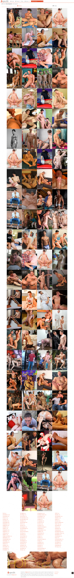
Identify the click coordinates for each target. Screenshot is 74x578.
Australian (6, 522)
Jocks (40, 523)
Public (58, 514)
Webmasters (56, 573)
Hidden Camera (42, 514)
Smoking (58, 525)
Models (27, 1)
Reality (58, 517)
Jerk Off (41, 522)
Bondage (6, 540)
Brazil (6, 543)
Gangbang (24, 540)
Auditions (6, 520)
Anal (6, 517)
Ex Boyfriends (24, 528)
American (6, 516)
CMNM (23, 513)
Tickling (58, 542)
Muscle (41, 534)
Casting (6, 548)
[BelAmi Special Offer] (37, 568)
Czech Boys (24, 519)
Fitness (23, 534)
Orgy (40, 540)
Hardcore (41, 513)
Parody (40, 545)
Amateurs (7, 514)
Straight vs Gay (60, 533)
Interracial (41, 517)
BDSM (6, 526)
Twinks (58, 543)
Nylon (40, 536)
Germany (23, 543)
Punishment (59, 516)
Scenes (12, 1)
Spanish (58, 528)
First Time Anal (24, 531)
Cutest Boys (24, 517)
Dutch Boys (24, 522)
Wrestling (58, 545)
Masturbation (42, 530)
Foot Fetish (24, 536)
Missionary (41, 533)
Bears (6, 528)
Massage (41, 528)
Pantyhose (41, 543)
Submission (59, 536)
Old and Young (42, 539)
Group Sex (24, 546)
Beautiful (6, 530)
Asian (6, 519)
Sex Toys (58, 523)
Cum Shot (24, 516)
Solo (58, 526)
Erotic (23, 525)
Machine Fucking (42, 526)
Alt (5, 513)
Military (40, 531)
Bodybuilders (7, 539)
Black (6, 534)
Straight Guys (59, 531)
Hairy (23, 549)
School (58, 520)
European (24, 526)
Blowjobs (7, 537)
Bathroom (6, 525)
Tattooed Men (59, 539)
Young (58, 546)
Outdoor (40, 542)
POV (57, 513)
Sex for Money (59, 522)
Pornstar (41, 549)
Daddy (23, 520)
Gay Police (24, 542)
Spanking (58, 530)
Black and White (8, 536)
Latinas (41, 525)
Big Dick (6, 531)
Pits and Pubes (42, 548)
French (23, 539)
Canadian (6, 546)
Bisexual (6, 533)
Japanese (41, 520)
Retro (57, 519)
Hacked (23, 548)
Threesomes (59, 540)
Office (40, 537)
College (23, 514)
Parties (40, 546)
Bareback (7, 523)
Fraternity (24, 537)
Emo (23, 523)
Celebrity (6, 549)
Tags (22, 1)
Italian (40, 519)
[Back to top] (73, 573)
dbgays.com (14, 574)
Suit (57, 537)
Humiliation (41, 516)
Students (58, 534)
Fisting (23, 533)
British (6, 545)
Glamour (23, 545)
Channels (18, 1)
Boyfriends (7, 542)
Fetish (23, 530)
